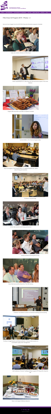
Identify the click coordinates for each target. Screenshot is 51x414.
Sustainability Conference (20, 12)
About (2, 12)
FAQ (47, 12)
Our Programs (9, 12)
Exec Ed (29, 12)
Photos (42, 12)
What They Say (36, 12)
